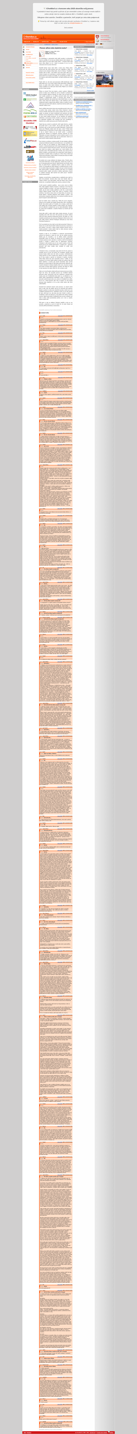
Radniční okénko (30, 72)
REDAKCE (54, 41)
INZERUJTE (36, 41)
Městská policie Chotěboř (30, 169)
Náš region (28, 56)
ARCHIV (28, 67)
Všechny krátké (90, 90)
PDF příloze (89, 55)
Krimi (27, 59)
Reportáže (28, 61)
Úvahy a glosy (55, 44)
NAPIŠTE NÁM (45, 41)
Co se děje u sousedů (31, 58)
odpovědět (60, 315)
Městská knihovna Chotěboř (30, 165)
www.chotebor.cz (105, 35)
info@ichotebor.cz (76, 23)
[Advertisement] (30, 211)
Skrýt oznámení (68, 27)
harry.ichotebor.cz (105, 39)
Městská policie (29, 75)
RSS (25, 1432)
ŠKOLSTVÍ (28, 65)
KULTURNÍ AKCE (30, 82)
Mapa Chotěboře (89, 41)
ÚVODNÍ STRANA (30, 47)
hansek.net (92, 1432)
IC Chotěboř (77, 52)
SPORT (27, 49)
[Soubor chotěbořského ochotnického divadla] (30, 129)
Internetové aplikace (30, 162)
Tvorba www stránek (102, 1432)
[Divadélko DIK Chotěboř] (30, 125)
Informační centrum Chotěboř (30, 167)
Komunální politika (30, 77)
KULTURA (28, 52)
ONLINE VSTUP (63, 41)
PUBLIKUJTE (27, 41)
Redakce (29, 1432)
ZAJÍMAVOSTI (47, 44)
